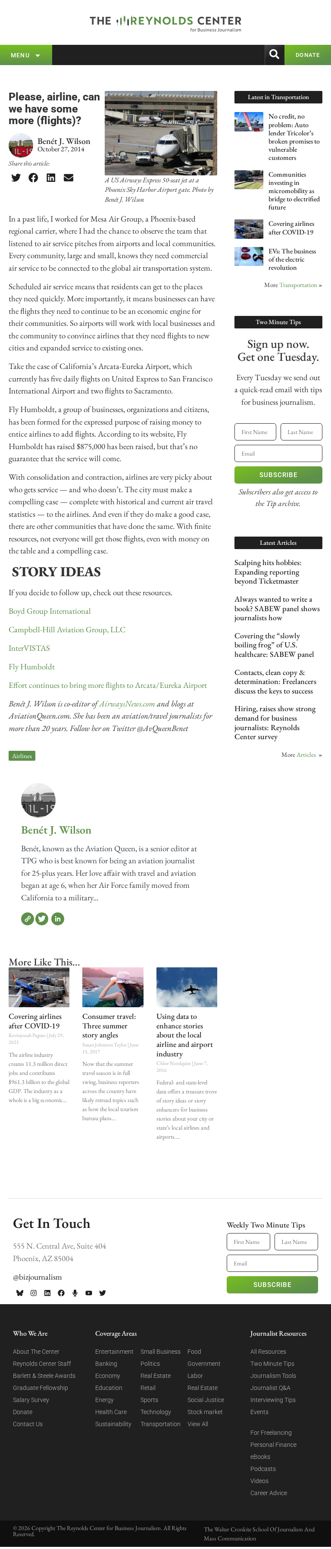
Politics (150, 1363)
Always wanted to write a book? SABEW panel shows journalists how (277, 608)
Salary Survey (31, 1399)
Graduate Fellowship (40, 1387)
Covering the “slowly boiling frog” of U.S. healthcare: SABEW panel (274, 645)
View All (197, 1424)
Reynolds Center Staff (42, 1363)
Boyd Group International (50, 611)
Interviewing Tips (273, 1399)
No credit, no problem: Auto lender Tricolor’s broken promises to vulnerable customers (294, 137)
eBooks (260, 1456)
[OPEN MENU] (37, 55)
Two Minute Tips (272, 1363)
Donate (22, 1411)
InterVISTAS (29, 648)
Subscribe (278, 475)
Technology (156, 1411)
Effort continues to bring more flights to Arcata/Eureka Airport (108, 685)
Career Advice (268, 1493)
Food (194, 1351)
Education (108, 1387)
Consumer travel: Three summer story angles (109, 1025)
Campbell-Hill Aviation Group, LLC (67, 629)
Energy (104, 1399)
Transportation (298, 285)
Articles (306, 754)
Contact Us (28, 1424)
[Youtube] (89, 1293)
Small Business (161, 1351)
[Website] (27, 918)
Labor (195, 1375)
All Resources (268, 1351)
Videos (259, 1480)
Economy (107, 1375)
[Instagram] (34, 1293)
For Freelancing (271, 1432)
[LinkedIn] (57, 918)
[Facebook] (61, 1293)
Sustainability (113, 1424)
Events (259, 1411)
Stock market (205, 1411)
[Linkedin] (47, 1293)
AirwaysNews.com (128, 703)
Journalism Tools (273, 1375)
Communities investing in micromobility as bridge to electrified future (294, 191)
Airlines (22, 756)
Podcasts (263, 1468)
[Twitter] (41, 918)
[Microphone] (75, 1293)
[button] (16, 177)
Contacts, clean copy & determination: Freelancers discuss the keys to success (275, 681)
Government (204, 1363)
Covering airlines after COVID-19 (35, 1021)
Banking (106, 1363)
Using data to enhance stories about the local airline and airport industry (184, 1034)
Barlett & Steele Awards (44, 1375)
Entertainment (114, 1351)
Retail (148, 1387)
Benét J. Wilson (56, 829)
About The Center (36, 1351)
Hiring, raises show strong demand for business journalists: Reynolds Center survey (274, 722)
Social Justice (205, 1399)
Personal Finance (273, 1444)
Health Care (111, 1411)
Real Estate (156, 1375)
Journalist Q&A (270, 1387)
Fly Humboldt (32, 666)
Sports (149, 1399)
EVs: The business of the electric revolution (292, 259)
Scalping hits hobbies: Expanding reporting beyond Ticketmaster (268, 571)
